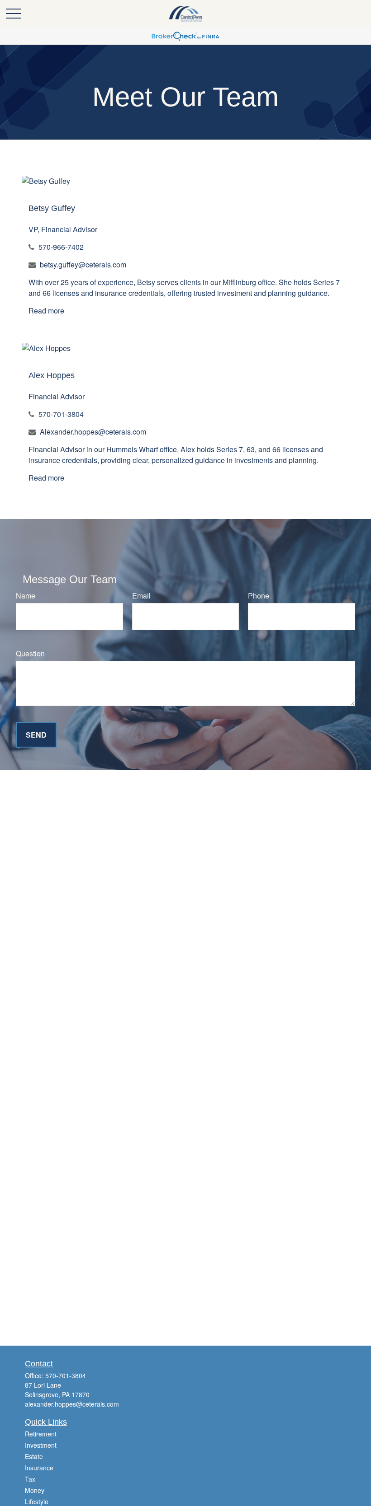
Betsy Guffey (52, 208)
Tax (30, 1478)
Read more (46, 310)
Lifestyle (36, 1501)
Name (25, 595)
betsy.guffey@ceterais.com (83, 264)
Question (30, 653)
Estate (34, 1456)
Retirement (41, 1433)
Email (141, 595)
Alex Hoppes (52, 375)
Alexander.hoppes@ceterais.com (93, 431)
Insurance (39, 1467)
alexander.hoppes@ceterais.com (72, 1403)
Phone (258, 595)
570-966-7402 (61, 247)
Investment (41, 1445)
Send (36, 735)
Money (34, 1490)
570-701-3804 (61, 414)
